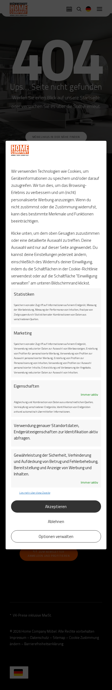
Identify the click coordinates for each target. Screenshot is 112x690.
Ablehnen (56, 521)
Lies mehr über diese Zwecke (34, 492)
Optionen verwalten (56, 536)
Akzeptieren (56, 506)
